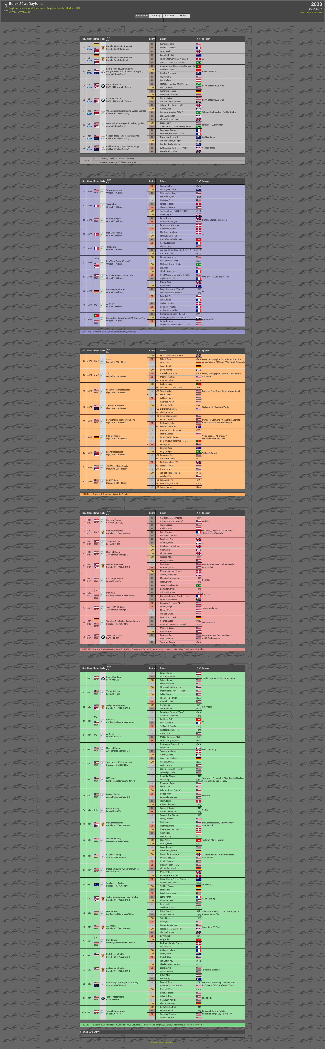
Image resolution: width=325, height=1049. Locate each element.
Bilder (183, 15)
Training (155, 15)
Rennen (169, 15)
